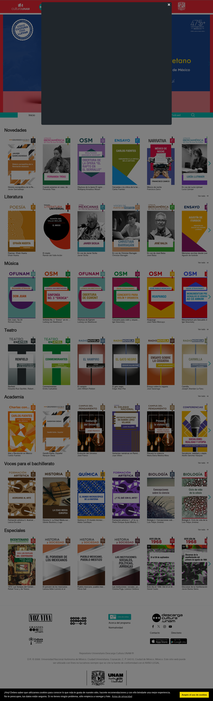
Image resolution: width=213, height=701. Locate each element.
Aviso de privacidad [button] (122, 696)
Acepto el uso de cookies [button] (194, 695)
